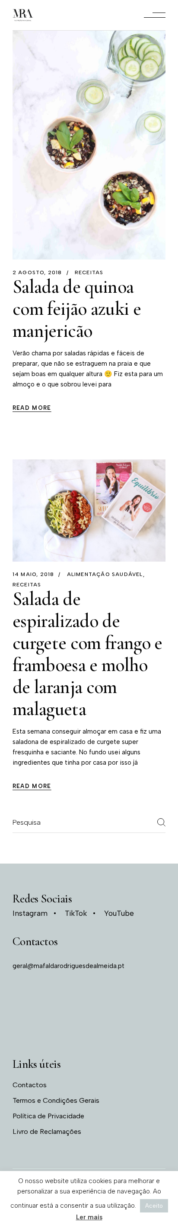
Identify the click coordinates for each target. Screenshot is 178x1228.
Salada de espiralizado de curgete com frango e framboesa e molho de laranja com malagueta (87, 654)
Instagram (30, 913)
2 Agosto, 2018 (37, 272)
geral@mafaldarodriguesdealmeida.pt (68, 966)
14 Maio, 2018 (33, 574)
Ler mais (89, 1217)
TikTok (76, 913)
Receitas (89, 272)
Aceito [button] (154, 1206)
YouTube (119, 913)
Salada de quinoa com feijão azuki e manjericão (77, 308)
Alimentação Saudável (105, 574)
